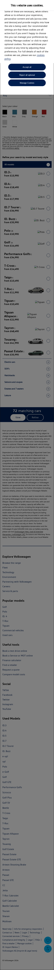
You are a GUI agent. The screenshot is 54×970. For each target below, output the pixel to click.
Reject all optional (27, 75)
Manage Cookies (27, 83)
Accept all (27, 67)
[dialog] (27, 485)
